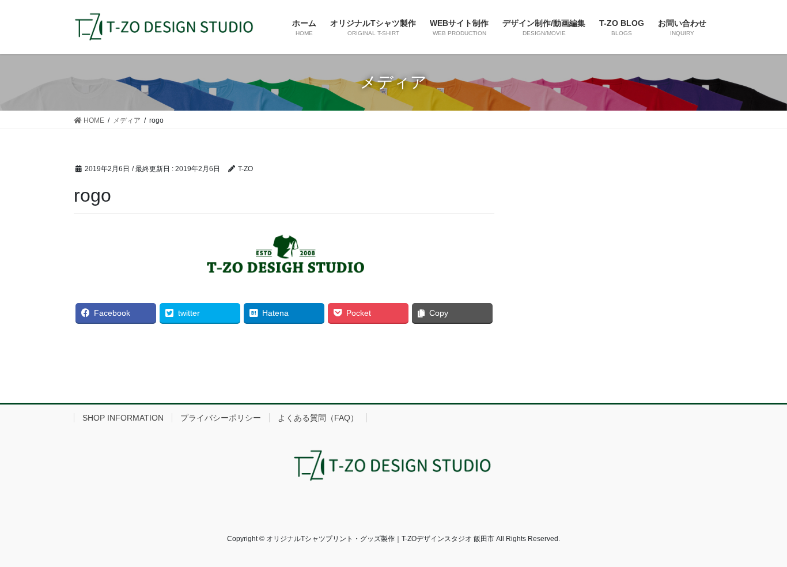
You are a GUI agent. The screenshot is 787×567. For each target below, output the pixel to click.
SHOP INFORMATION (123, 417)
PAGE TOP (757, 540)
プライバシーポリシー (220, 417)
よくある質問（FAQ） (318, 417)
